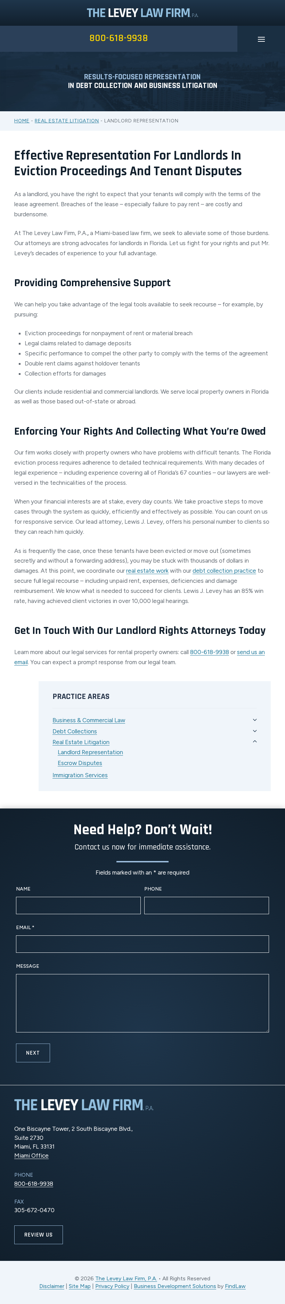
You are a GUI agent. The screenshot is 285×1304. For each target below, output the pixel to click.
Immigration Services (80, 775)
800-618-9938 (118, 38)
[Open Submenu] (255, 720)
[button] (261, 39)
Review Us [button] (38, 1235)
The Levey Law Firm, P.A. (126, 1278)
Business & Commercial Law (88, 720)
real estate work (147, 570)
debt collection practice (224, 570)
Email (25, 928)
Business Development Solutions (175, 1286)
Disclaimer (51, 1286)
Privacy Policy (112, 1286)
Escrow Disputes (80, 762)
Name (23, 889)
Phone (153, 889)
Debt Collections (74, 731)
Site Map (80, 1286)
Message (27, 966)
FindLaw (235, 1286)
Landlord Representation (90, 752)
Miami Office (31, 1155)
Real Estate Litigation (80, 742)
